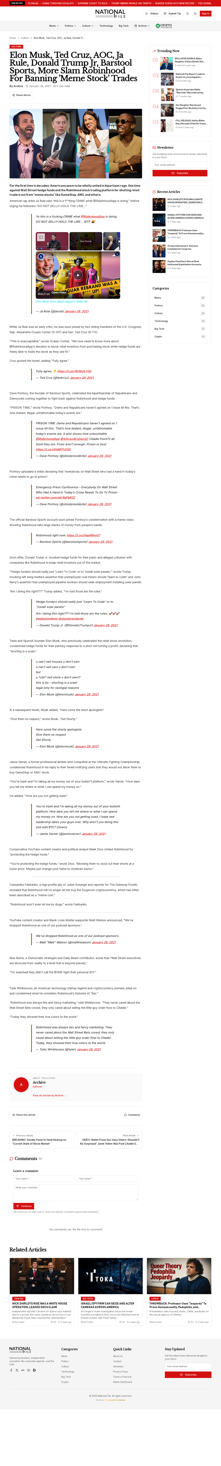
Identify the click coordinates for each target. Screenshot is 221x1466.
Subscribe (182, 173)
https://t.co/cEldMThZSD (53, 449)
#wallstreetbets (47, 618)
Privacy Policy (120, 1371)
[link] (41, 256)
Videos (154, 13)
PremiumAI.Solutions (115, 1400)
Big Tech (124, 25)
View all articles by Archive (49, 1095)
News (52, 25)
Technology (106, 25)
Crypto (65, 1382)
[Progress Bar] (52, 246)
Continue (26, 1206)
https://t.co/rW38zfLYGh (74, 371)
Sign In (206, 13)
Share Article (23, 95)
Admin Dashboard (122, 1382)
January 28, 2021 (76, 311)
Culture (86, 25)
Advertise (118, 1366)
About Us (118, 1356)
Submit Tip (175, 13)
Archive (142, 25)
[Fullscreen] (67, 248)
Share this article (25, 1114)
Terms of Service (122, 1376)
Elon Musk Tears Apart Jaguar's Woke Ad (71, 257)
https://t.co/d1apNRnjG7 (83, 535)
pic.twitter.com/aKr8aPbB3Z (55, 497)
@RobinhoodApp (93, 216)
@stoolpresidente (70, 618)
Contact (117, 1361)
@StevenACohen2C (74, 439)
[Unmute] (42, 248)
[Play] (38, 248)
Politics (69, 25)
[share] (114, 255)
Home (13, 38)
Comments (134, 1114)
